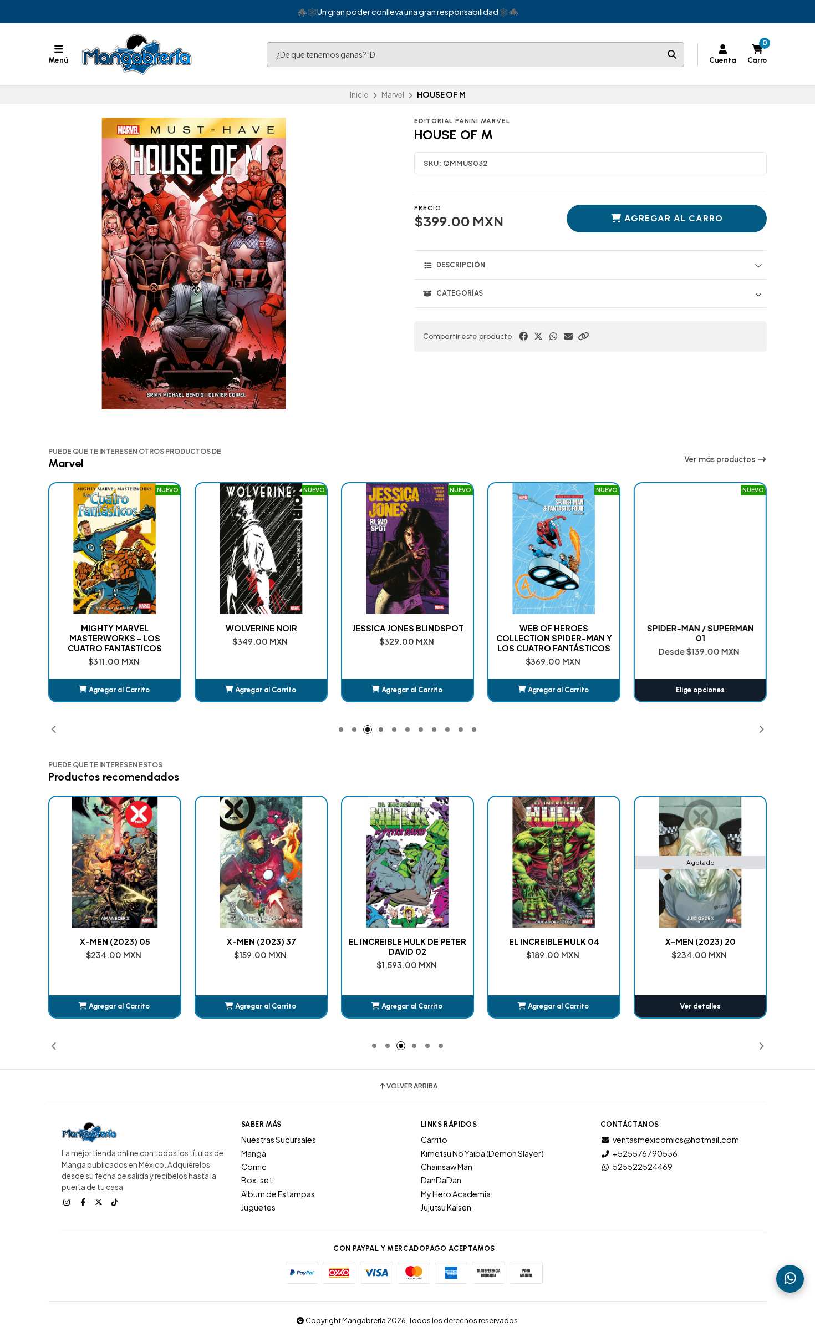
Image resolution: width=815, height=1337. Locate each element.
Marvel (392, 94)
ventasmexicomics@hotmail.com (676, 1139)
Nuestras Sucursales (278, 1139)
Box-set (256, 1180)
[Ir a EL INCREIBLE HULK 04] (407, 862)
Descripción (460, 265)
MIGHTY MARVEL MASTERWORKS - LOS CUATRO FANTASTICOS (115, 638)
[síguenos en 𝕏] (100, 1202)
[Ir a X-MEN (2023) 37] (114, 862)
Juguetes (258, 1207)
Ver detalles (553, 1006)
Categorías (459, 293)
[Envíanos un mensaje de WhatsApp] (790, 1279)
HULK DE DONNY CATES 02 (700, 941)
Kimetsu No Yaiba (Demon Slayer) (482, 1153)
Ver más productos (720, 459)
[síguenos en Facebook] (84, 1202)
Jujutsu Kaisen (446, 1207)
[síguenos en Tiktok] (116, 1202)
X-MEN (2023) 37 (115, 941)
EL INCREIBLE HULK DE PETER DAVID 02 (261, 946)
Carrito (434, 1139)
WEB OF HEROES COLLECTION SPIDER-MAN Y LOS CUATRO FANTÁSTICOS (554, 638)
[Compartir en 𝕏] (538, 336)
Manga (253, 1153)
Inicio (359, 94)
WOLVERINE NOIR (261, 628)
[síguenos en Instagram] (68, 1202)
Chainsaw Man (446, 1167)
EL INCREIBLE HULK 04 (408, 941)
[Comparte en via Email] (568, 336)
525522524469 (643, 1167)
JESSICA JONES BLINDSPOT (407, 628)
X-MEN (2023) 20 (554, 941)
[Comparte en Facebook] (523, 336)
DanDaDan (441, 1180)
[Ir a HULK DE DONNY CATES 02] (700, 862)
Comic (254, 1167)
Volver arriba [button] (411, 1086)
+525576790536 (645, 1153)
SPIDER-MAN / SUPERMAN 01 (700, 633)
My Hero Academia (456, 1194)
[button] (583, 336)
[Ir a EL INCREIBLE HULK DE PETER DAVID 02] (261, 862)
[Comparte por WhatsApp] (553, 336)
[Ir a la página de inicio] (136, 54)
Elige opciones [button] (700, 690)
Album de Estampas (278, 1194)
